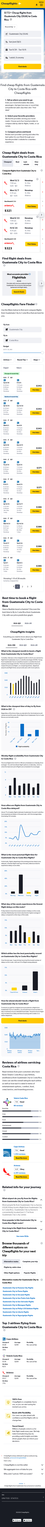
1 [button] (17, 586)
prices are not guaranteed (18, 1458)
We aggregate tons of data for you (18, 1469)
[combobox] (10, 26)
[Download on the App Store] (27, 1520)
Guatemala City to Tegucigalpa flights (18, 1315)
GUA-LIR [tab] (28, 623)
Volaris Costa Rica (21, 1098)
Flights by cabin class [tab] (12, 1267)
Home (21, 1483)
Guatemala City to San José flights (16, 1295)
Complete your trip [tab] (30, 1261)
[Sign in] (37, 5)
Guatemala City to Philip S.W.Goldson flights (20, 1308)
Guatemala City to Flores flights (15, 1291)
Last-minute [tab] (26, 163)
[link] (19, 291)
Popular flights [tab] (30, 1273)
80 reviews (18, 1106)
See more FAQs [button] (22, 1236)
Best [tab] (17, 162)
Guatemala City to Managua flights (17, 1305)
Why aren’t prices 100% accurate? (18, 1474)
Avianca (17, 1166)
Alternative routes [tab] (11, 1261)
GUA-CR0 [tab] (11, 645)
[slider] (42, 352)
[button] (11, 19)
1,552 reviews (19, 1154)
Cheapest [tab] (8, 162)
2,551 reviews (19, 1173)
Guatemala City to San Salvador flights (18, 1302)
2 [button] (22, 586)
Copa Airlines (19, 1147)
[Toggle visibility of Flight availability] (22, 746)
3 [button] (27, 586)
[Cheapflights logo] (9, 4)
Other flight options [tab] (12, 1273)
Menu (41, 2)
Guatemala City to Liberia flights (16, 1312)
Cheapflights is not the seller (16, 1465)
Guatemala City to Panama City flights (18, 1288)
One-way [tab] (37, 163)
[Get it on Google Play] (17, 1520)
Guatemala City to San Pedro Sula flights (19, 1298)
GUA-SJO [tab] (17, 623)
